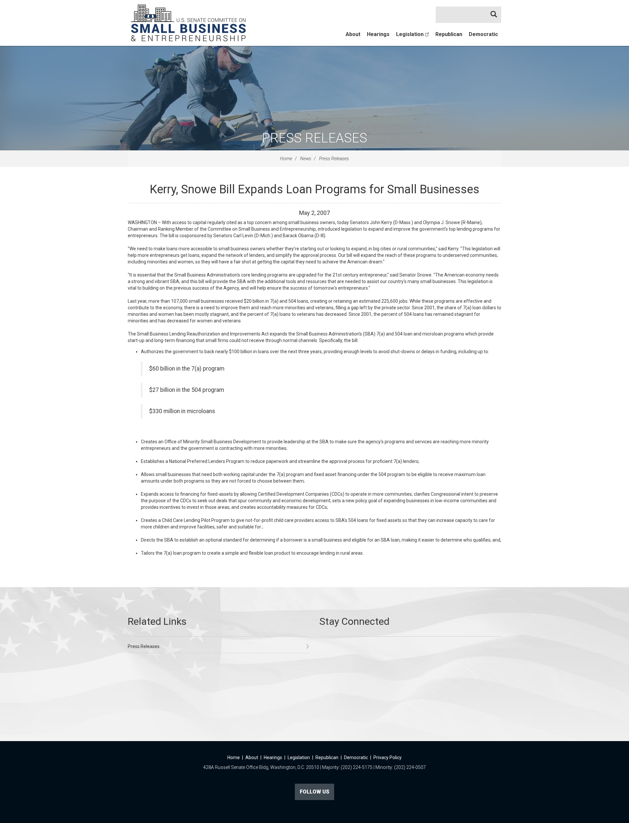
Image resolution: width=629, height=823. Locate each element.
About (353, 34)
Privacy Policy (387, 757)
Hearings (378, 34)
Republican (448, 34)
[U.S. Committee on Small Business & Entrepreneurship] (188, 23)
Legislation (410, 34)
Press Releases (314, 138)
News (305, 158)
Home (286, 158)
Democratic (483, 34)
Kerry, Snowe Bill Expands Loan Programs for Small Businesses (314, 189)
